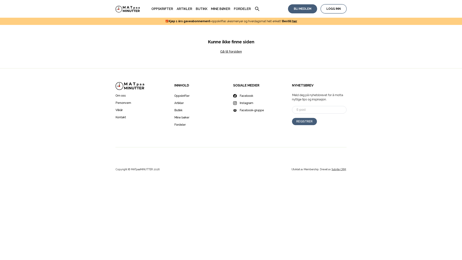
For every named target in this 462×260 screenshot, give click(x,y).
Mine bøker (220, 9)
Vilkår (119, 110)
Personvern (123, 103)
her (294, 21)
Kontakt (121, 117)
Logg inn (333, 8)
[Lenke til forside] (128, 8)
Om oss (121, 95)
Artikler (184, 9)
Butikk (201, 9)
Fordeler (242, 9)
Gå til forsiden (231, 51)
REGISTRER (304, 121)
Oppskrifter (162, 9)
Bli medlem (302, 8)
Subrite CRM (339, 169)
